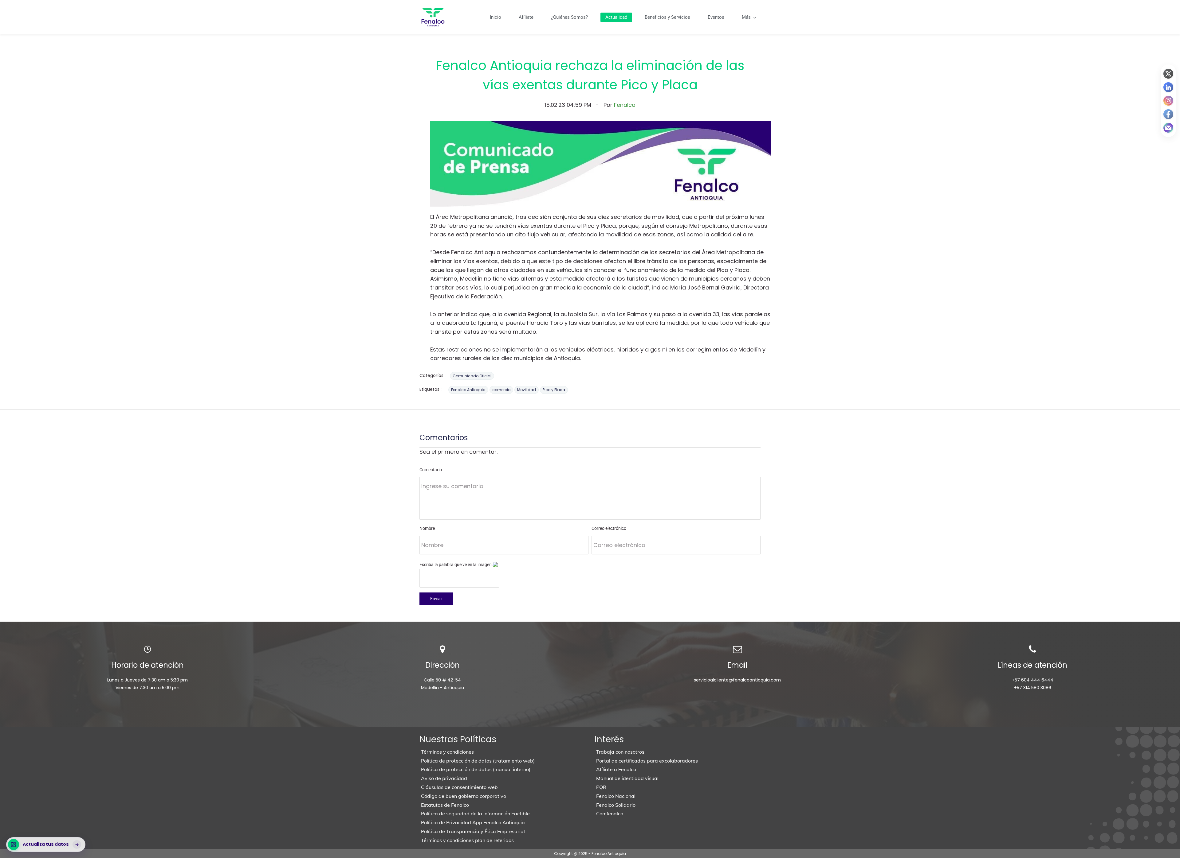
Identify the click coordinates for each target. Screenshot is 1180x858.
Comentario (430, 469)
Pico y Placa (554, 389)
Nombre (427, 528)
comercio (501, 389)
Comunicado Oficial (472, 376)
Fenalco (624, 105)
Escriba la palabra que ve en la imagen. (456, 564)
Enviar (436, 598)
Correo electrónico (609, 528)
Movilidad (526, 389)
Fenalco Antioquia (468, 389)
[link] (600, 125)
